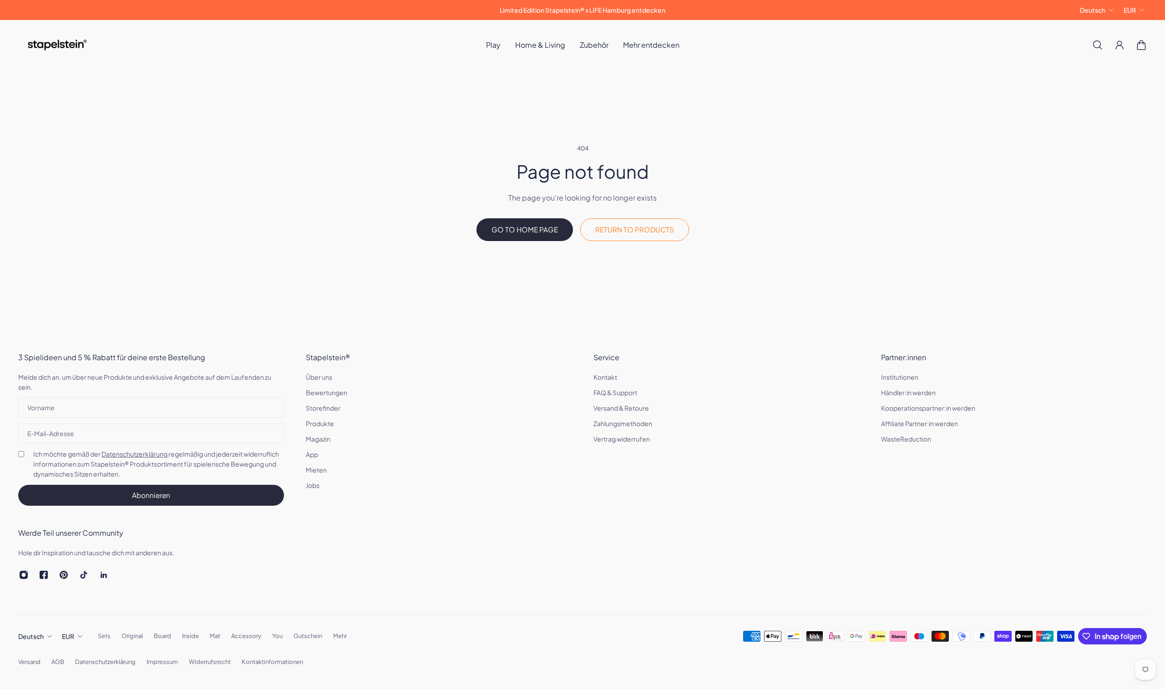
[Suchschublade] (1098, 45)
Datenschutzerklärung (134, 454)
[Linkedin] (104, 575)
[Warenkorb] (1141, 45)
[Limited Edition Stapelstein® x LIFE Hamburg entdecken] (582, 10)
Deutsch (1092, 10)
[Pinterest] (64, 575)
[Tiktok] (84, 575)
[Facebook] (44, 575)
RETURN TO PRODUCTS (634, 229)
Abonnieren (151, 495)
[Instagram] (24, 575)
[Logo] (57, 45)
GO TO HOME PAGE (524, 229)
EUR (1130, 10)
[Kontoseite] (1119, 45)
